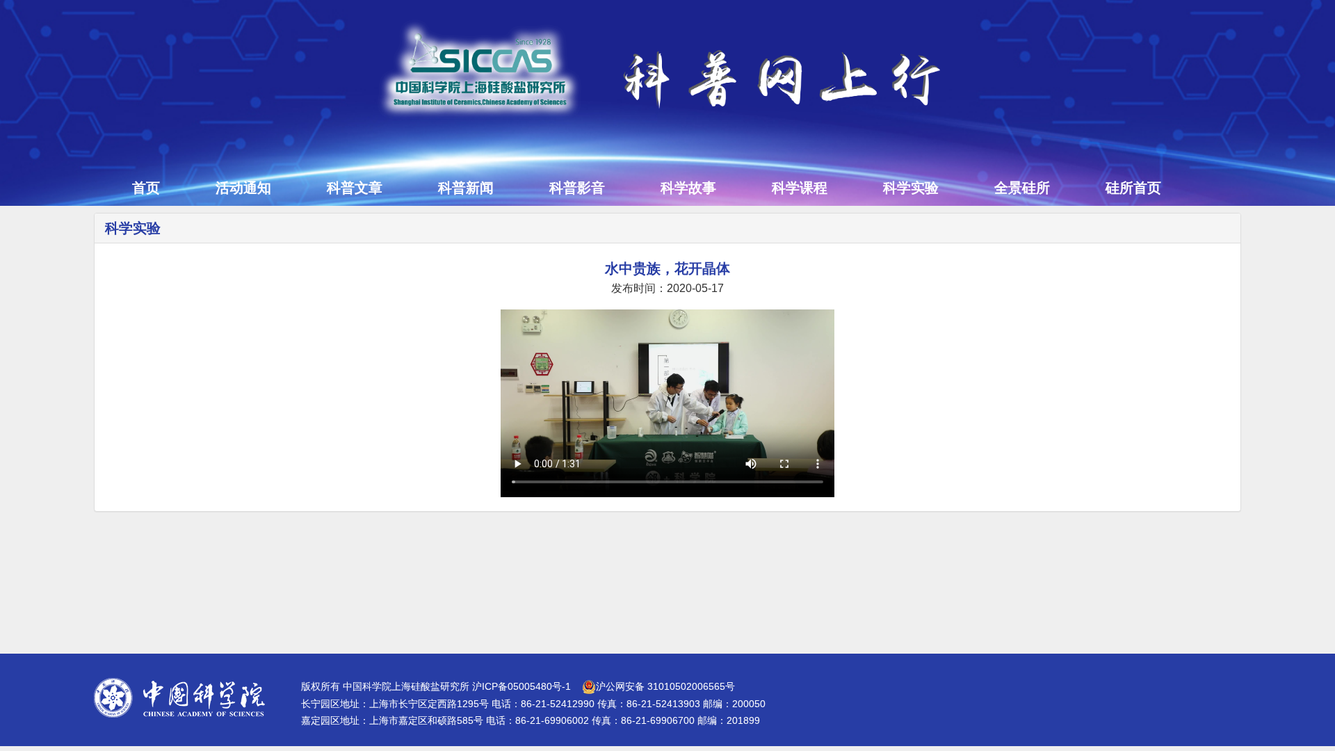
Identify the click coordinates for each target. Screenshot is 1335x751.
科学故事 (688, 187)
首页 (146, 187)
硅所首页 (1133, 187)
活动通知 (243, 187)
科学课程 (799, 187)
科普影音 (577, 187)
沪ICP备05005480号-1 (521, 686)
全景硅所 (1022, 187)
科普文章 (354, 187)
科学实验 (911, 187)
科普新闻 (466, 187)
